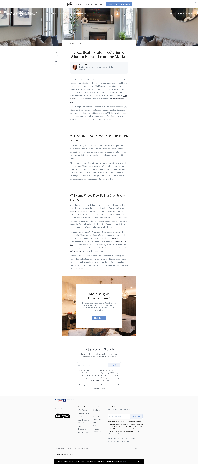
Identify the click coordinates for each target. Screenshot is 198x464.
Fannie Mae (97, 211)
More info (123, 461)
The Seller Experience (55, 13)
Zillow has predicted (111, 238)
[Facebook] (55, 409)
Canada (76, 211)
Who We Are (82, 410)
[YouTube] (64, 409)
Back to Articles (77, 43)
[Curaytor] (62, 417)
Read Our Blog (83, 432)
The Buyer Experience (78, 13)
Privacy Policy (139, 448)
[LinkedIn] (61, 409)
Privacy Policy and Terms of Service (99, 380)
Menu (170, 13)
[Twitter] (58, 409)
